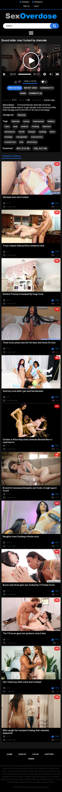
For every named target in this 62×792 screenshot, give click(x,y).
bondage (8, 137)
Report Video (30, 88)
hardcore (47, 126)
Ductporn (25, 2)
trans (7, 126)
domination (10, 132)
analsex (24, 126)
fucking (35, 126)
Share (23, 93)
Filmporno (38, 2)
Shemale (22, 115)
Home (9, 754)
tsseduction (10, 142)
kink (21, 142)
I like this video (15, 81)
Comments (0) (35, 93)
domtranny (32, 142)
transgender (21, 137)
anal (15, 126)
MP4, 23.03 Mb (23, 148)
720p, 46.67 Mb (40, 148)
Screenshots (46, 88)
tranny (26, 121)
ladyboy (51, 121)
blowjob (31, 132)
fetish (22, 132)
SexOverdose (28, 787)
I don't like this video (19, 81)
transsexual (38, 121)
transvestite (37, 137)
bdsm (52, 132)
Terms (31, 759)
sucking (42, 132)
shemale (15, 121)
